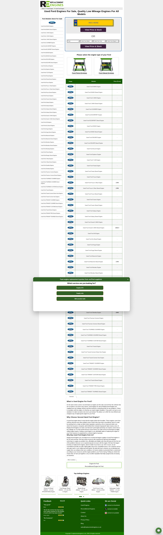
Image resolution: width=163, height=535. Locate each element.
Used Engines (85, 505)
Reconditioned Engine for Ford (94, 466)
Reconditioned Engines (88, 509)
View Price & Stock (93, 30)
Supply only (79, 293)
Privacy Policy (85, 520)
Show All (62, 500)
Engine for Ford (94, 463)
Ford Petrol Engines (79, 73)
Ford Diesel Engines (106, 73)
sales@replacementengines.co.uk (91, 527)
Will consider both (80, 298)
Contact (83, 512)
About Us (83, 516)
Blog (82, 523)
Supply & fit (79, 287)
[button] (80, 496)
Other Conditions (71, 459)
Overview (71, 396)
